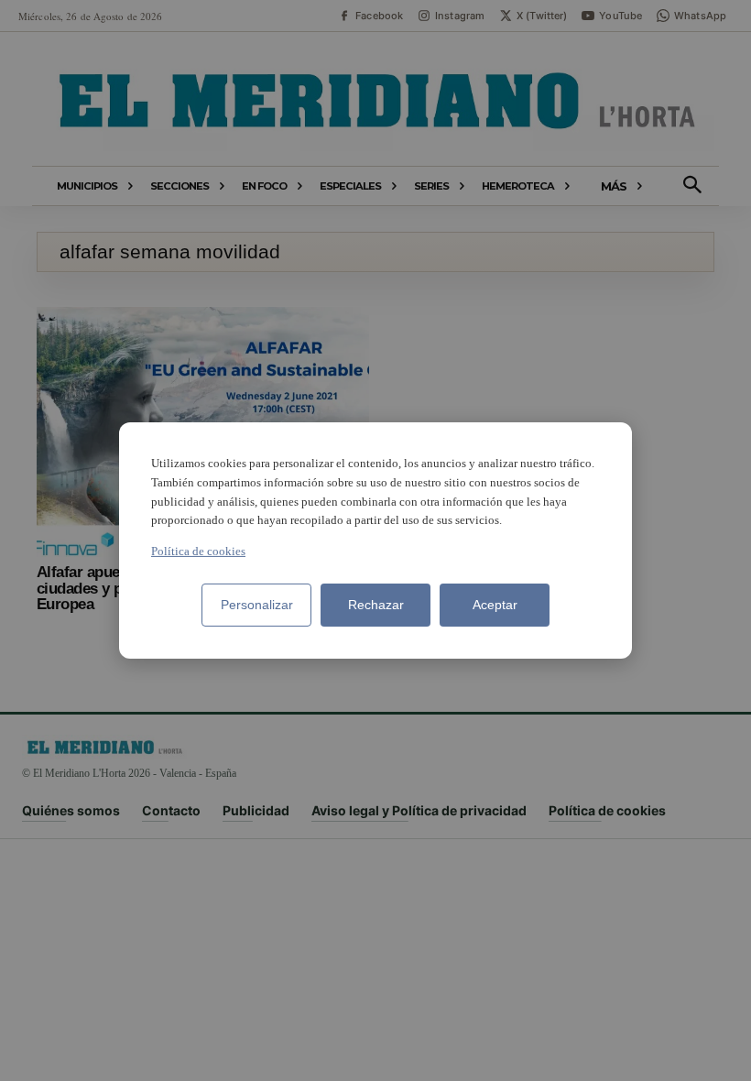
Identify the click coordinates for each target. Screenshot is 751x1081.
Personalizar (257, 604)
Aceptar (495, 604)
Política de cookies (198, 551)
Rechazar (376, 604)
